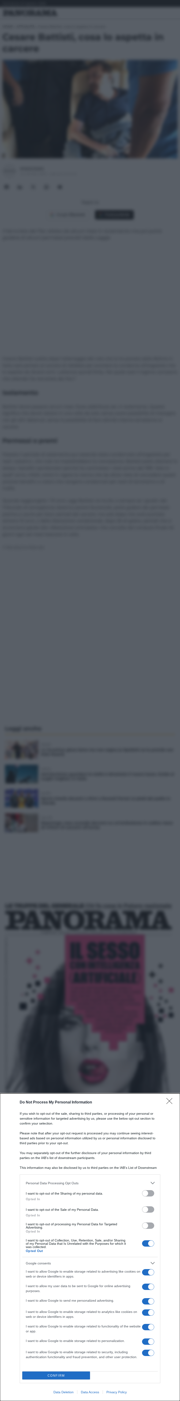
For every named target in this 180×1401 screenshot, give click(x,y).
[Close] (170, 1102)
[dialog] (90, 1247)
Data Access (90, 1392)
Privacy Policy (116, 1392)
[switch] (148, 1193)
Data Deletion (63, 1392)
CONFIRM (56, 1375)
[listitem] (90, 1183)
